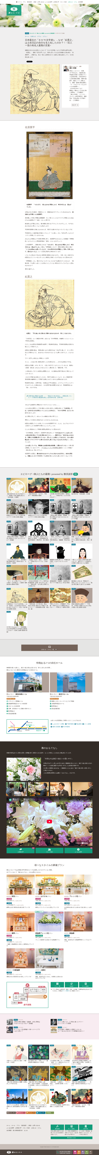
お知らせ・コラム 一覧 (49, 649)
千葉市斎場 (70, 724)
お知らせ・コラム (72, 2)
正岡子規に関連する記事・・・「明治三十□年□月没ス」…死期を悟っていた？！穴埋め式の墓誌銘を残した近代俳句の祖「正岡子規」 (50, 396)
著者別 (50, 1112)
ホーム (27, 36)
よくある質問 (48, 2)
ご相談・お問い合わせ (38, 2)
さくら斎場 (87, 724)
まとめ (26, 1130)
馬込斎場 (79, 724)
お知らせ (21, 1112)
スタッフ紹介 (63, 2)
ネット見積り (66, 990)
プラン (24, 2)
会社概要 (80, 2)
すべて (11, 1112)
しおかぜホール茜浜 (58, 724)
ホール (20, 2)
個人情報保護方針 (18, 1130)
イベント (31, 1112)
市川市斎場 (66, 726)
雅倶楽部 (29, 2)
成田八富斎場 (56, 726)
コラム (45, 36)
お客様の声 (56, 2)
